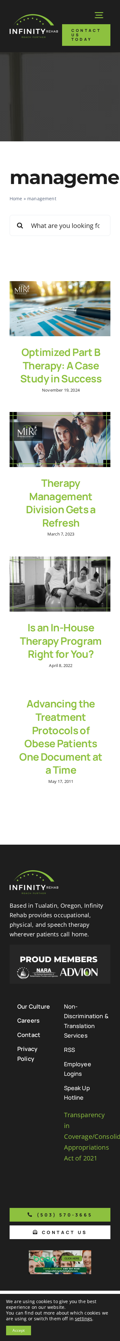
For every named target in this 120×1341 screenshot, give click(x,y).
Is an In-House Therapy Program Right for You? (60, 641)
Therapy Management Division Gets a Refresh (60, 503)
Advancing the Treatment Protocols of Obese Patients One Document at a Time (60, 737)
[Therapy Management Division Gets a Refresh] (60, 439)
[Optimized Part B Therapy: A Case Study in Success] (60, 308)
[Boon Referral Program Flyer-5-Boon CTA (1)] (60, 1253)
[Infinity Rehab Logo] (34, 17)
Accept (18, 1330)
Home (16, 198)
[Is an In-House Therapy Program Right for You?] (60, 584)
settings (83, 1319)
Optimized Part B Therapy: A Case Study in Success (60, 365)
